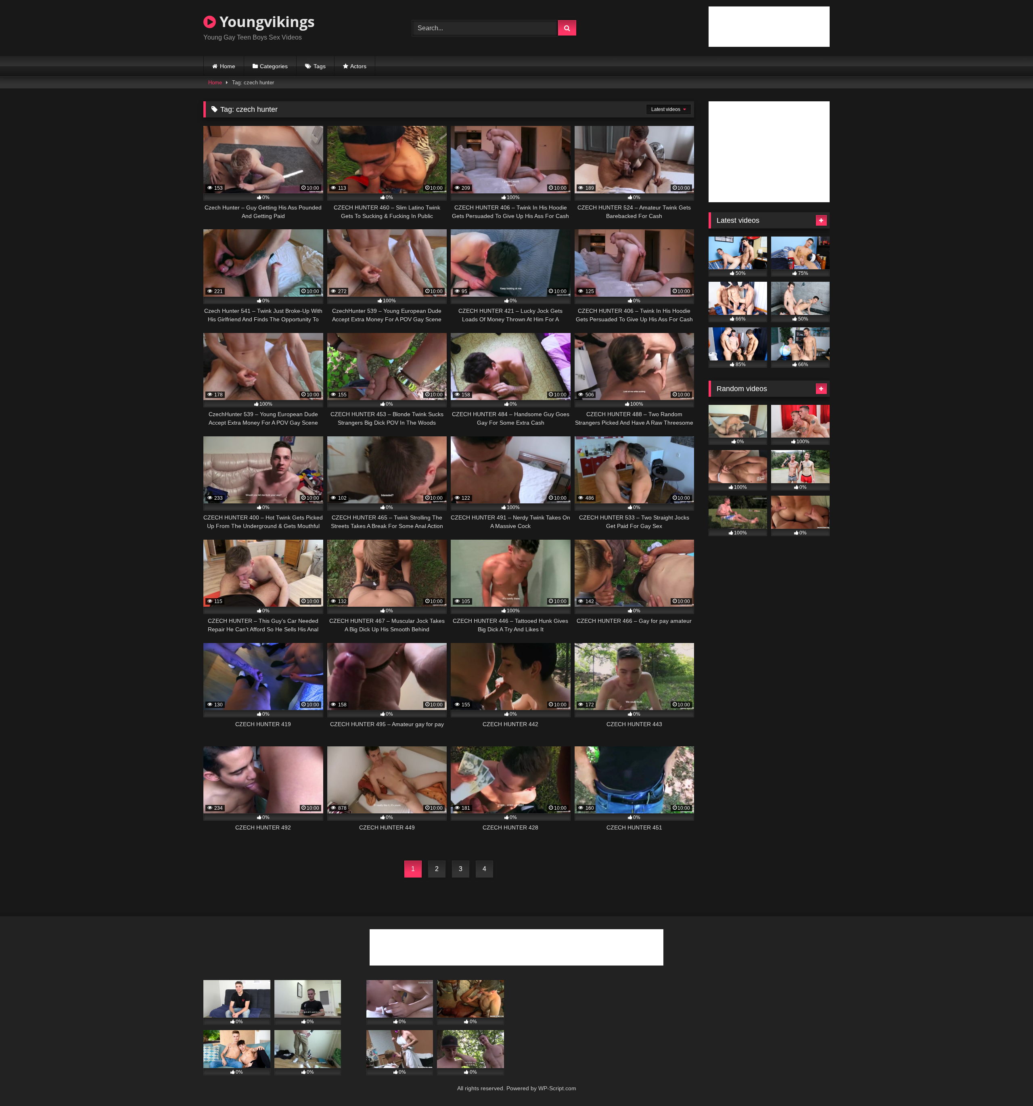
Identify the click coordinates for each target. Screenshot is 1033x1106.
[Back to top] (1008, 1082)
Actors (358, 66)
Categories (274, 66)
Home (227, 66)
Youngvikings (265, 21)
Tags (320, 66)
